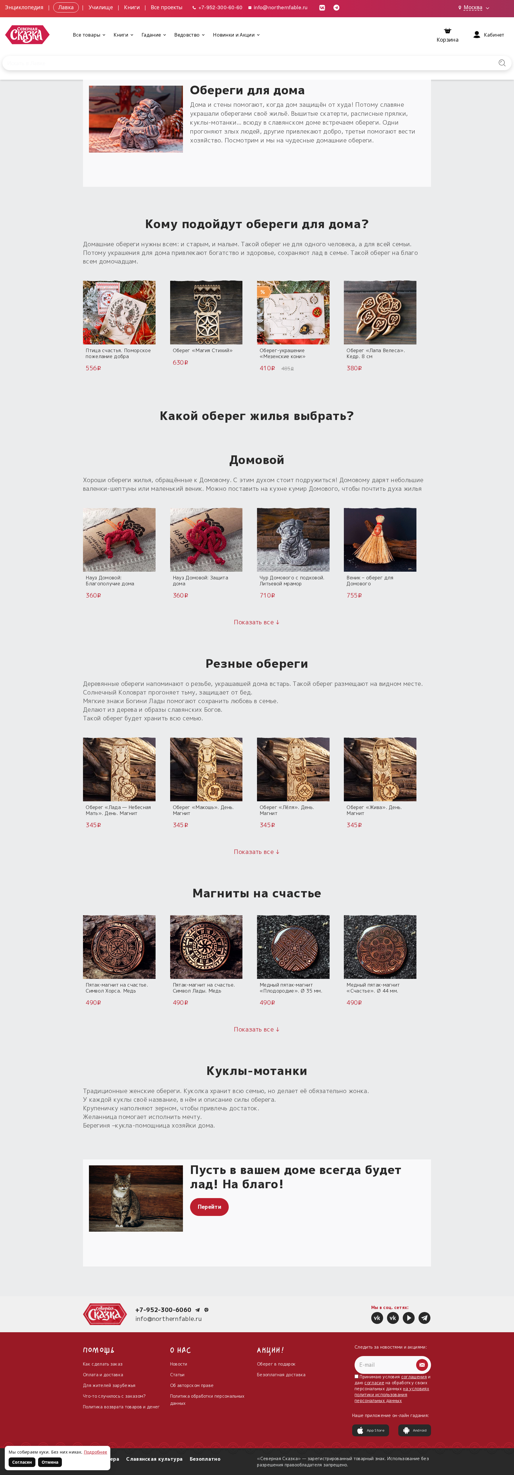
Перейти (209, 1207)
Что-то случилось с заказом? (114, 1396)
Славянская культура (154, 1459)
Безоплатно (205, 1459)
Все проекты (166, 7)
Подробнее (95, 1452)
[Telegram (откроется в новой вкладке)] (336, 7)
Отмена (50, 1462)
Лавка (66, 7)
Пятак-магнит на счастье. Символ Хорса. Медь (117, 987)
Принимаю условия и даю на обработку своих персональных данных (393, 1388)
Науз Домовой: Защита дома (200, 580)
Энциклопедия (24, 7)
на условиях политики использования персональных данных (392, 1394)
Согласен (22, 1462)
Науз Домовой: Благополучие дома (110, 580)
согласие (374, 1382)
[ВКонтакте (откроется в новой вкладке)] (322, 7)
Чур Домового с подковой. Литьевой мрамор (292, 580)
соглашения (414, 1377)
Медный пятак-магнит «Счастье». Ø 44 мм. (373, 987)
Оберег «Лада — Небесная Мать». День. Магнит (118, 810)
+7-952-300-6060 (163, 1309)
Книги (132, 7)
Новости (178, 1364)
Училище (101, 7)
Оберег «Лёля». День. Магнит (287, 810)
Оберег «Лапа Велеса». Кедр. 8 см (376, 353)
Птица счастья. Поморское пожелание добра (118, 353)
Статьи (177, 1374)
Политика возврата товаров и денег (121, 1407)
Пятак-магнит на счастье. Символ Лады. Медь (204, 987)
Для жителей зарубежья (109, 1385)
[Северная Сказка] (377, 1318)
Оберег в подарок (276, 1364)
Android (420, 1430)
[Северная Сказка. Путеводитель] (393, 1318)
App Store (376, 1430)
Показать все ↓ (257, 622)
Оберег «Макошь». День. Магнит (203, 810)
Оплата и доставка (103, 1374)
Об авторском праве (192, 1385)
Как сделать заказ (103, 1364)
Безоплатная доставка (281, 1374)
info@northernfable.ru (280, 7)
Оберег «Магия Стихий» (203, 350)
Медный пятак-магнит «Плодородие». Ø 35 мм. (291, 987)
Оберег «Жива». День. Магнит (374, 810)
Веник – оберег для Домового (370, 580)
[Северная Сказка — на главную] (27, 35)
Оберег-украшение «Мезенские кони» (282, 353)
